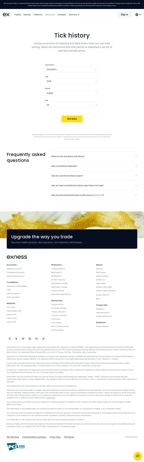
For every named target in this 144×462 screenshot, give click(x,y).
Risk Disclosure (13, 437)
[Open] (96, 69)
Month (47, 88)
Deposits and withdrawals (17, 286)
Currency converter (59, 315)
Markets (27, 14)
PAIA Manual (69, 437)
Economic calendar (59, 308)
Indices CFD (12, 318)
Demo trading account (15, 276)
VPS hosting (56, 323)
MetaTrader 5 (56, 272)
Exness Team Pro (102, 295)
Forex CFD (11, 307)
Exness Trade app (58, 280)
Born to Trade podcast (60, 326)
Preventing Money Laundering (34, 437)
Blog (98, 299)
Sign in (124, 14)
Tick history (55, 319)
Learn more (50, 398)
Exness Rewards (102, 326)
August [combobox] (50, 93)
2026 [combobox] (49, 81)
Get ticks (72, 118)
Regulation (100, 309)
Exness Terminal (57, 291)
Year (47, 77)
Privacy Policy (55, 437)
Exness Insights (57, 330)
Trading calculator (58, 312)
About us (99, 269)
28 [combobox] (48, 105)
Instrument (49, 65)
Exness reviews (102, 276)
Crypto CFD (11, 322)
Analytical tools (57, 304)
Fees (9, 290)
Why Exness (101, 272)
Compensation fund (104, 316)
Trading (17, 14)
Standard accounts (14, 269)
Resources (50, 14)
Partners (73, 14)
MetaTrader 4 (56, 276)
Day (46, 100)
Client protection (13, 293)
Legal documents (103, 313)
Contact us (100, 280)
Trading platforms (58, 269)
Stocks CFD (11, 314)
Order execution (13, 297)
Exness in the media (104, 287)
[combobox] (69, 69)
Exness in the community (106, 291)
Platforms (38, 14)
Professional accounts (15, 272)
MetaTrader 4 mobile (59, 287)
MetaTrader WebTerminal (61, 294)
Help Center (101, 283)
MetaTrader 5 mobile (59, 283)
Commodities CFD (14, 311)
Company (62, 14)
